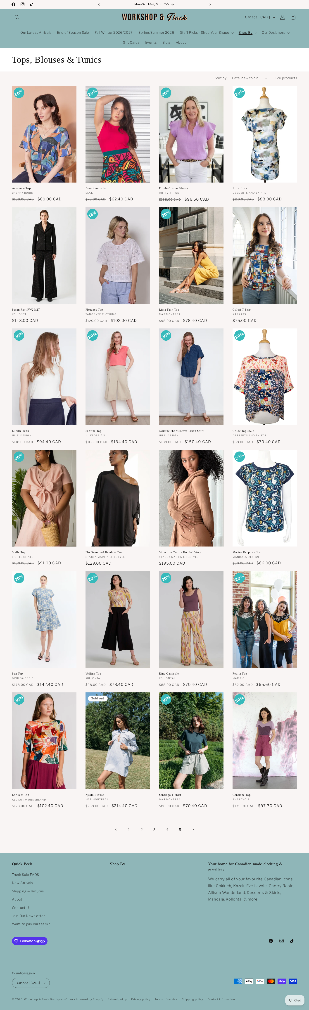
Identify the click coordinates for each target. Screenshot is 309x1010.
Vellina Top (93, 673)
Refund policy (117, 999)
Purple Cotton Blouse (173, 188)
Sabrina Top (94, 431)
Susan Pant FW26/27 (26, 309)
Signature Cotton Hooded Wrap (180, 552)
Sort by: (221, 78)
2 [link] (141, 829)
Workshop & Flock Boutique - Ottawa (49, 999)
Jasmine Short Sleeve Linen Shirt (181, 431)
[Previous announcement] (99, 4)
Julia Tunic (240, 188)
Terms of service (166, 999)
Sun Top (17, 673)
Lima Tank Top (169, 309)
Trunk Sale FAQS (25, 875)
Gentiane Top (242, 794)
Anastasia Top (21, 188)
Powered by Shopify (89, 999)
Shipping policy (192, 999)
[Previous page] (116, 830)
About (17, 899)
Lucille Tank (20, 431)
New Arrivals (22, 883)
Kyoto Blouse (95, 794)
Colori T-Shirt (242, 309)
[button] (17, 17)
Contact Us (21, 908)
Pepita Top (240, 673)
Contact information (221, 999)
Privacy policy (140, 999)
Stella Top (19, 552)
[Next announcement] (210, 4)
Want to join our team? (31, 924)
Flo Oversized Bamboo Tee (104, 552)
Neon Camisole (96, 188)
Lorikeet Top (20, 794)
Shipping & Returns (28, 891)
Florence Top (94, 309)
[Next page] (193, 830)
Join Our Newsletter (28, 916)
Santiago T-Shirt (170, 794)
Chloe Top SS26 (243, 431)
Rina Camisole (169, 673)
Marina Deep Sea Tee (247, 552)
